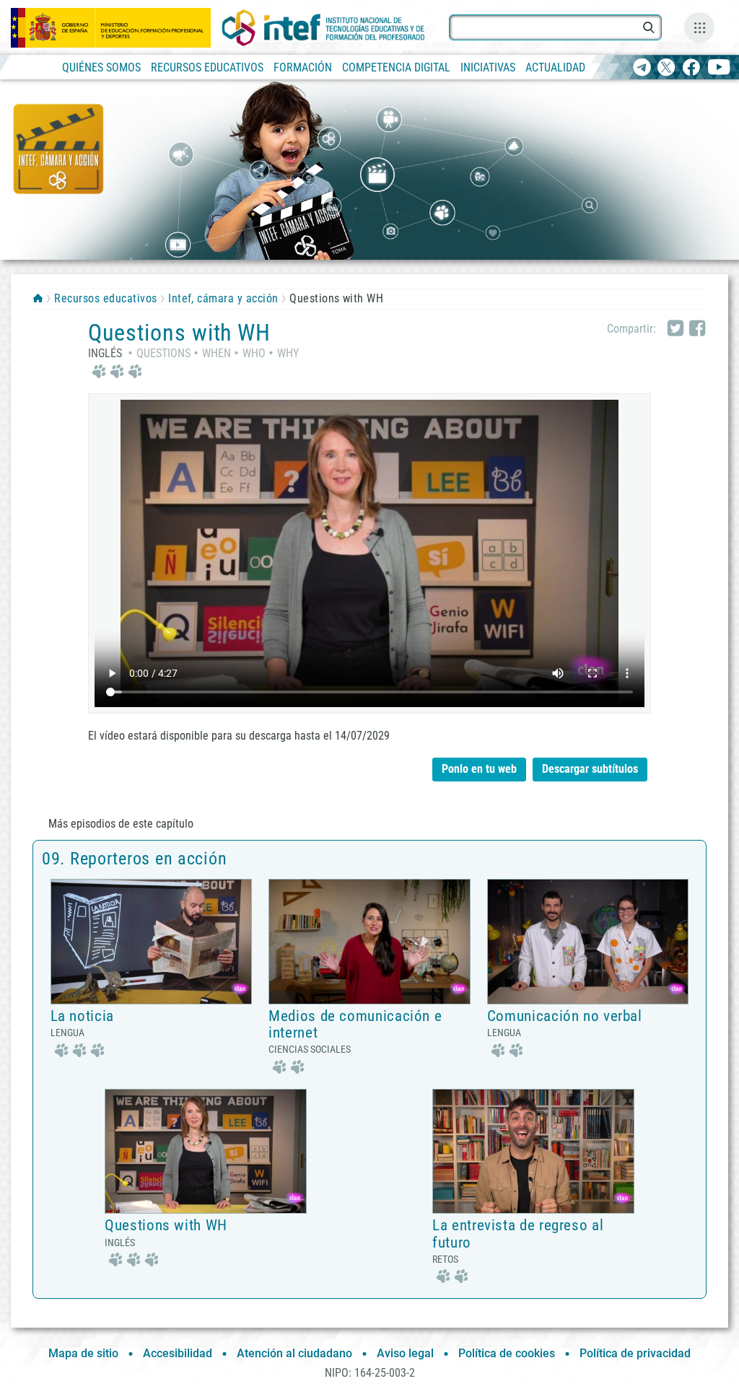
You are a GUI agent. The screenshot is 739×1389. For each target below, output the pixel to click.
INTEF (37, 298)
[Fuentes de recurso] (699, 27)
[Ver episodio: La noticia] (151, 940)
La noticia (82, 1016)
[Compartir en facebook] (697, 329)
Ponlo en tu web (479, 769)
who (254, 353)
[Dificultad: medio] (286, 1065)
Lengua (67, 1032)
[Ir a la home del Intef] (323, 27)
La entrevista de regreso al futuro (517, 1233)
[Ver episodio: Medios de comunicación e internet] (369, 940)
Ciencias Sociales (309, 1049)
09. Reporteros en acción (134, 859)
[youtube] (719, 68)
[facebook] (691, 68)
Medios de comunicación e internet (355, 1024)
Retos (445, 1259)
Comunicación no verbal (564, 1016)
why (288, 353)
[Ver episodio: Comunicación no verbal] (588, 940)
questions (163, 353)
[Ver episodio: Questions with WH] (205, 1150)
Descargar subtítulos (594, 767)
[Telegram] (642, 68)
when (216, 353)
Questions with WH (166, 1225)
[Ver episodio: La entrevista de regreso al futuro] (533, 1150)
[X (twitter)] (666, 68)
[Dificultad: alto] (115, 370)
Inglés (105, 353)
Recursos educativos (105, 298)
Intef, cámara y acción (223, 298)
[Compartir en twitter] (675, 329)
